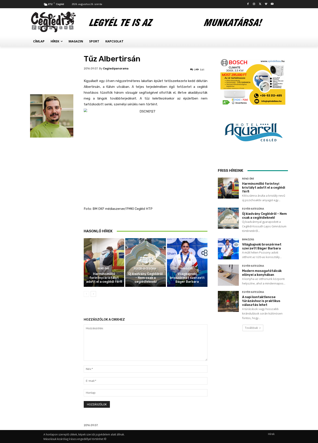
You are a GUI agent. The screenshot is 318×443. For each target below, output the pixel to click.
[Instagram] (254, 4)
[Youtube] (272, 4)
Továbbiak (251, 328)
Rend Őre (103, 268)
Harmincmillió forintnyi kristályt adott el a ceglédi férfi (104, 278)
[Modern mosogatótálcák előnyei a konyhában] (228, 275)
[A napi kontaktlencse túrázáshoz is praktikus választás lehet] (228, 301)
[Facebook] (248, 4)
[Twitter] (260, 4)
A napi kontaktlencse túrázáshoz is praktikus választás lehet (261, 301)
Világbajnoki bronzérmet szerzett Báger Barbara (187, 278)
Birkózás (186, 268)
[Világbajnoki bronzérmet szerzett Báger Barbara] (187, 262)
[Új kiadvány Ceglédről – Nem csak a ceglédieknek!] (145, 262)
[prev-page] (86, 294)
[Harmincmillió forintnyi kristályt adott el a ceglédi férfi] (104, 262)
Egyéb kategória (145, 268)
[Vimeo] (265, 4)
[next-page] (93, 294)
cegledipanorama (115, 68)
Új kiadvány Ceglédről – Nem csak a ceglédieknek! (145, 278)
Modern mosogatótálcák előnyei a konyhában (262, 273)
